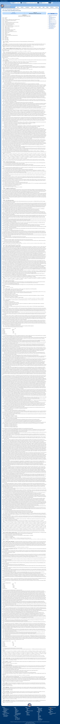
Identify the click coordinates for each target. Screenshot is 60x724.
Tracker (56, 7)
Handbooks (39, 718)
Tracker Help (51, 711)
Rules (38, 717)
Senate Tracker (50, 709)
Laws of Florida (17, 718)
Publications (28, 708)
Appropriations (17, 710)
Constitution (16, 717)
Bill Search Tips (5, 714)
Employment (28, 712)
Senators (22, 7)
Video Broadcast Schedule (30, 710)
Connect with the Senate (52, 707)
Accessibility (32, 722)
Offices (47, 7)
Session (32, 7)
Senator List (4, 708)
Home (18, 7)
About (43, 7)
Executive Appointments (18, 713)
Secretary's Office (40, 710)
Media (40, 7)
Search (41, 2)
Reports (16, 712)
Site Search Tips (5, 716)
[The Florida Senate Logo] (6, 6)
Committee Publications (6, 713)
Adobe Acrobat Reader (52, 713)
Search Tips (39, 715)
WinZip (51, 714)
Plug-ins (49, 712)
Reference (52, 7)
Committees (27, 7)
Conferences (16, 711)
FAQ (38, 713)
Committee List (5, 712)
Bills (15, 708)
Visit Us (27, 713)
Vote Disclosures (5, 710)
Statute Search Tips (51, 28)
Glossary (39, 712)
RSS (50, 708)
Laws (36, 7)
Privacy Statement (28, 722)
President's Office (40, 708)
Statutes (16, 716)
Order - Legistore (17, 719)
